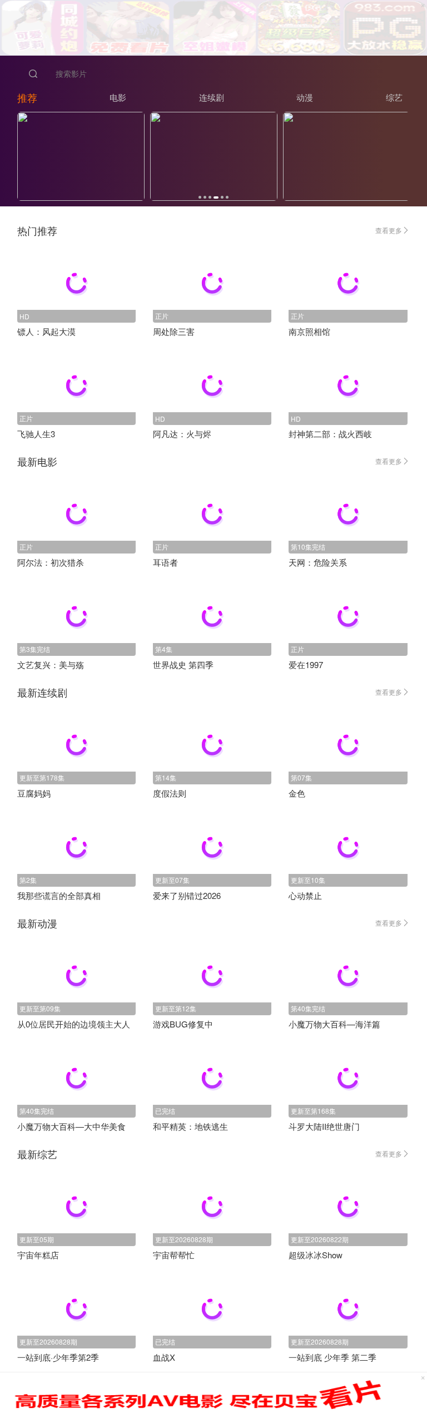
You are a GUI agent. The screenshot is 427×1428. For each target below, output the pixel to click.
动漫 (304, 97)
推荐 (27, 97)
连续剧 (211, 97)
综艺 (394, 97)
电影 (118, 97)
